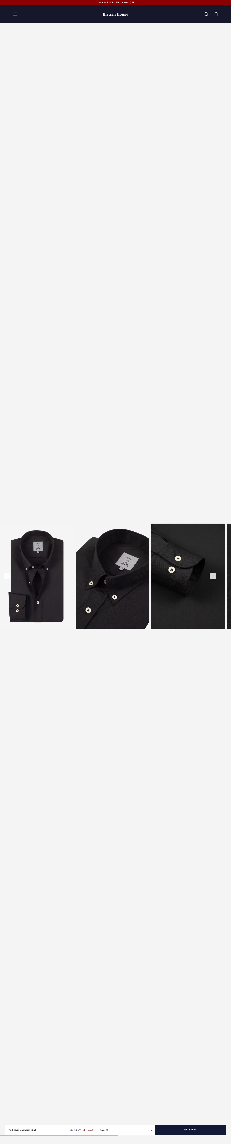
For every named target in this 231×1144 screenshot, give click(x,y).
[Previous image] (7, 576)
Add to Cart (191, 1130)
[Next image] (213, 576)
